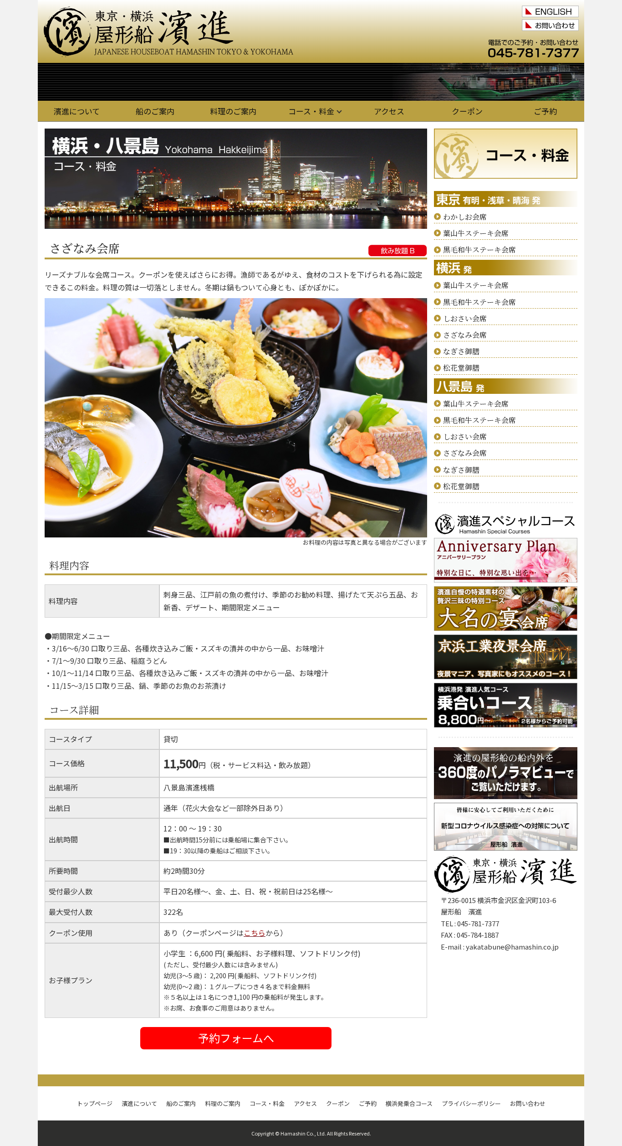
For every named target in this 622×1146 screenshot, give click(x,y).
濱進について (77, 111)
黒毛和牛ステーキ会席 (479, 249)
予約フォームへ (236, 1038)
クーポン (467, 111)
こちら (254, 932)
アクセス (389, 111)
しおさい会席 (465, 318)
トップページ (94, 1103)
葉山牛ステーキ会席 (476, 233)
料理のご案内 (233, 111)
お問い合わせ (528, 1103)
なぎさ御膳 (461, 351)
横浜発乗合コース (409, 1103)
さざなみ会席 (465, 335)
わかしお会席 (465, 217)
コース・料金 (311, 111)
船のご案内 (155, 111)
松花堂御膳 (461, 367)
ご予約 (545, 111)
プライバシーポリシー (471, 1103)
